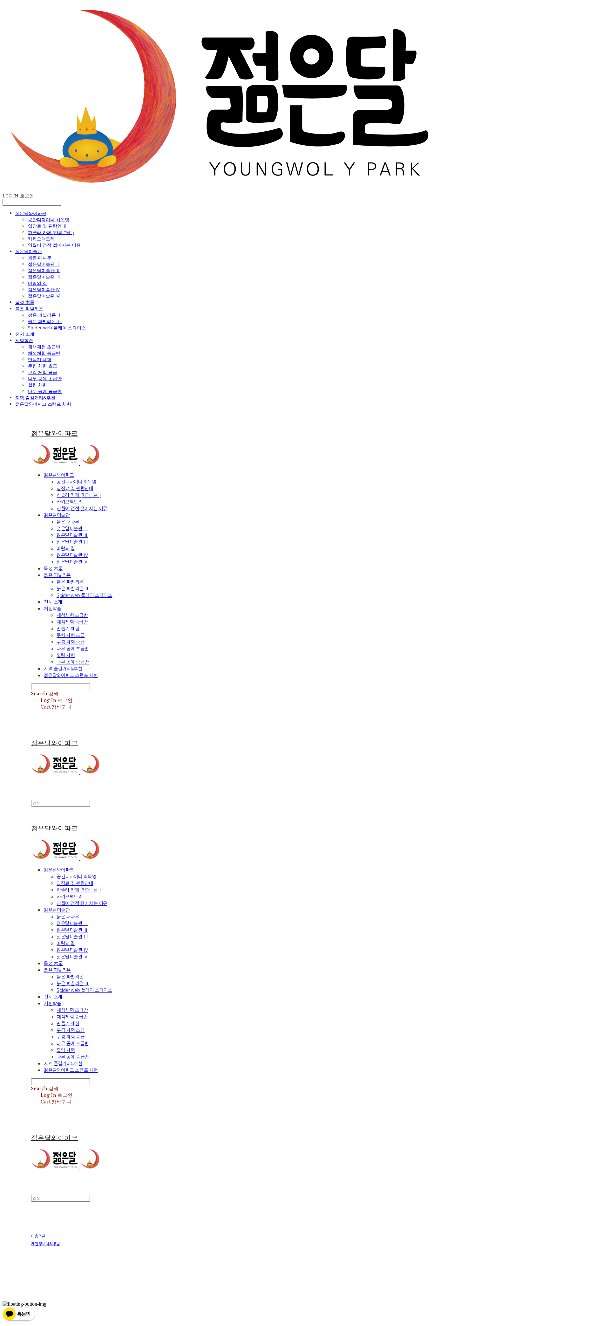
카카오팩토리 (41, 239)
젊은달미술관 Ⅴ (44, 296)
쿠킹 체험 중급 (42, 372)
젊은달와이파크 (30, 213)
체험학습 (24, 340)
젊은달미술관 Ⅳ (44, 289)
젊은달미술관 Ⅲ (44, 277)
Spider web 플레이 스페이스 (57, 328)
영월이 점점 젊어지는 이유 (54, 245)
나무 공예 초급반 (45, 378)
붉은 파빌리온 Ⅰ (45, 315)
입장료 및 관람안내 (47, 226)
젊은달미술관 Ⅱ (44, 270)
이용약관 (38, 1236)
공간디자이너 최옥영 (48, 219)
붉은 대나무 (39, 258)
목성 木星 (24, 302)
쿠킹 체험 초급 (42, 366)
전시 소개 (24, 334)
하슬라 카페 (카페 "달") (51, 232)
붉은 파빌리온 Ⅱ (45, 321)
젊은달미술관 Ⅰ (44, 264)
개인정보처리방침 (45, 1244)
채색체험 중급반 (44, 353)
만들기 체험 (39, 359)
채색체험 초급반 (44, 347)
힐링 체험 (37, 385)
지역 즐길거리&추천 (35, 398)
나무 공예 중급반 (45, 391)
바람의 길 (37, 283)
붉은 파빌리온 (29, 309)
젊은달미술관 (28, 251)
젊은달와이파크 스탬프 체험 (43, 404)
